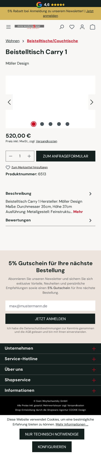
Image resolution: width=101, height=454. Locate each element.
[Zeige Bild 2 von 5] (42, 124)
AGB (28, 332)
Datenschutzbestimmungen (42, 328)
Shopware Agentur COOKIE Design (66, 409)
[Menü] (10, 27)
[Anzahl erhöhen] (29, 156)
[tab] (49, 202)
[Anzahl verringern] (11, 156)
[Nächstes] (91, 102)
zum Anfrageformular (65, 156)
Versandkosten (46, 141)
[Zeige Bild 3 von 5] (50, 124)
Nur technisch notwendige (52, 434)
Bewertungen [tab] (18, 220)
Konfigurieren (52, 446)
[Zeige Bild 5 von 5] (67, 124)
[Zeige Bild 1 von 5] (33, 124)
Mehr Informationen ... (72, 424)
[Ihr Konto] (82, 27)
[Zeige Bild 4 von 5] (59, 124)
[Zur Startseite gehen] (29, 27)
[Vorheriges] (9, 102)
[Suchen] (61, 27)
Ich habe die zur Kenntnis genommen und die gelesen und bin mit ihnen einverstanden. (50, 330)
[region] (50, 102)
